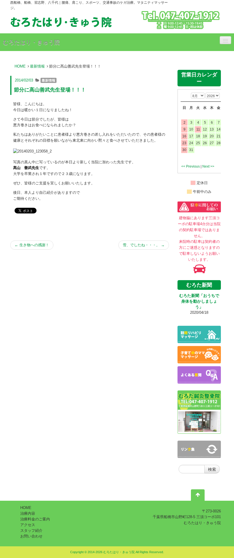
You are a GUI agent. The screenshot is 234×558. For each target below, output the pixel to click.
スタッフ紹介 (31, 530)
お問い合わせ (31, 536)
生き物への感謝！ (32, 245)
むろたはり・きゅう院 (31, 42)
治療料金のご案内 (35, 519)
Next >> (208, 166)
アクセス (27, 525)
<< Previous (190, 166)
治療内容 (27, 513)
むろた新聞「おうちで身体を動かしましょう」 (199, 301)
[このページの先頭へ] (198, 496)
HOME (20, 66)
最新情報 (37, 66)
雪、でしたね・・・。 (144, 245)
